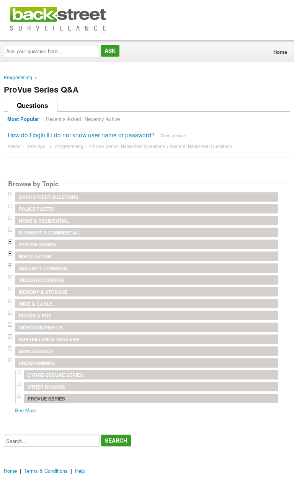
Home (280, 51)
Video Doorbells (41, 327)
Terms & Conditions (46, 470)
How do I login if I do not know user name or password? (81, 134)
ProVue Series (103, 146)
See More (25, 410)
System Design (37, 244)
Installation (35, 256)
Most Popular (23, 118)
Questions (32, 105)
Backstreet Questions (143, 146)
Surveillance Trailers (49, 339)
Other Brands (46, 386)
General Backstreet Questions (201, 146)
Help (80, 470)
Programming (18, 77)
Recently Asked (63, 118)
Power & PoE (35, 315)
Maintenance (36, 351)
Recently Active (102, 118)
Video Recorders (41, 280)
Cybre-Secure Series (55, 374)
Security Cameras (43, 268)
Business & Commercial (49, 232)
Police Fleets (36, 208)
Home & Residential (44, 220)
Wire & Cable (35, 303)
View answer (173, 135)
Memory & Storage (43, 291)
